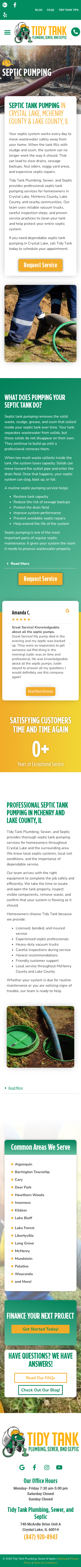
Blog (39, 10)
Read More (20, 563)
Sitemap (63, 1558)
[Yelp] (5, 15)
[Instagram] (46, 1467)
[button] (7, 33)
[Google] (22, 1467)
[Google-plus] (5, 5)
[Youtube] (59, 1467)
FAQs (50, 10)
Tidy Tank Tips (69, 10)
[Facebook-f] (15, 5)
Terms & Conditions (45, 1563)
